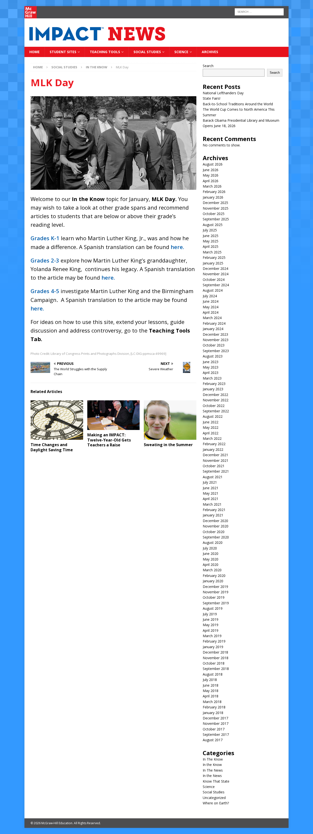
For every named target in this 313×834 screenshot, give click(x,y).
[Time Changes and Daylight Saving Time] (57, 420)
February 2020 (214, 575)
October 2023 (213, 345)
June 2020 (210, 553)
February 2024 (214, 323)
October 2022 (213, 405)
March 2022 (212, 438)
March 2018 (212, 701)
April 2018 (210, 696)
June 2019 (210, 619)
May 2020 (210, 559)
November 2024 (215, 274)
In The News (213, 770)
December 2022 (215, 394)
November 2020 (215, 526)
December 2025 (215, 202)
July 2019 (210, 614)
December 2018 (215, 652)
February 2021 (214, 509)
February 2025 (214, 257)
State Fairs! (211, 98)
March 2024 (212, 317)
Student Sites (63, 51)
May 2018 (210, 690)
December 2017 (215, 718)
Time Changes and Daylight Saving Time (52, 447)
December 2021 (215, 455)
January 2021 (213, 515)
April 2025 (210, 246)
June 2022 (210, 422)
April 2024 (210, 312)
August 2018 (213, 674)
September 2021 (216, 471)
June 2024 (210, 301)
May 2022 (210, 427)
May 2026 (210, 175)
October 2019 (213, 597)
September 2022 (216, 411)
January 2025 (213, 263)
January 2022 (213, 449)
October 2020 (213, 531)
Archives (210, 51)
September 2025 (216, 219)
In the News (212, 775)
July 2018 (210, 679)
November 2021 (215, 460)
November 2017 (215, 723)
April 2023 (210, 372)
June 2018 (210, 685)
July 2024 (210, 296)
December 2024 (215, 268)
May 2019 (210, 624)
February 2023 (214, 383)
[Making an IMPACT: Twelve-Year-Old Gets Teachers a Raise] (113, 415)
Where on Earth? (216, 803)
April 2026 (210, 181)
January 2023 (213, 389)
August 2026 (213, 164)
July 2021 (210, 482)
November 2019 (215, 592)
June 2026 (210, 169)
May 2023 (210, 367)
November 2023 (215, 339)
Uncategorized (214, 797)
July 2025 (210, 230)
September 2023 (216, 350)
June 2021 (210, 488)
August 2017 (213, 740)
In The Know (213, 759)
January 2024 (213, 328)
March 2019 (212, 635)
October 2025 (213, 213)
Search (208, 65)
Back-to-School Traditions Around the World (238, 104)
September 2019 (216, 603)
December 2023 (215, 334)
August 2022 (213, 416)
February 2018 (214, 707)
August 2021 (213, 477)
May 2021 (210, 493)
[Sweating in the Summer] (170, 420)
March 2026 (212, 186)
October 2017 (213, 729)
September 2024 (216, 285)
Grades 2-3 (45, 260)
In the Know (212, 764)
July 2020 (210, 548)
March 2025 (212, 252)
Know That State (216, 781)
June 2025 (210, 235)
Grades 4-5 (45, 291)
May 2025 (210, 241)
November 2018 (215, 657)
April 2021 (210, 498)
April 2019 (210, 630)
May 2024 (210, 307)
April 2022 (210, 433)
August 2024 (213, 290)
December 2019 (215, 586)
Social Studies (147, 51)
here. (177, 246)
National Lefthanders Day (223, 93)
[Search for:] (259, 11)
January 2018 (213, 712)
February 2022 (214, 443)
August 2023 (213, 356)
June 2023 (210, 361)
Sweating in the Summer (168, 444)
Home (34, 51)
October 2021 (213, 466)
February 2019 (214, 641)
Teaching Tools (105, 51)
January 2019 (213, 646)
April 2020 (210, 564)
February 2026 (214, 191)
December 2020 (215, 520)
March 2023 (212, 378)
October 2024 (213, 279)
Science (181, 51)
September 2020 (216, 537)
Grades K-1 (45, 238)
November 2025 (215, 208)
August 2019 (213, 608)
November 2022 (215, 400)
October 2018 (213, 663)
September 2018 (216, 668)
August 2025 (213, 224)
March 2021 (212, 504)
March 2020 (212, 570)
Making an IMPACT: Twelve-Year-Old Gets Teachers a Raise (109, 440)
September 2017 (216, 734)
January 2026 (213, 197)
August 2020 (213, 542)
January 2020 (213, 581)
